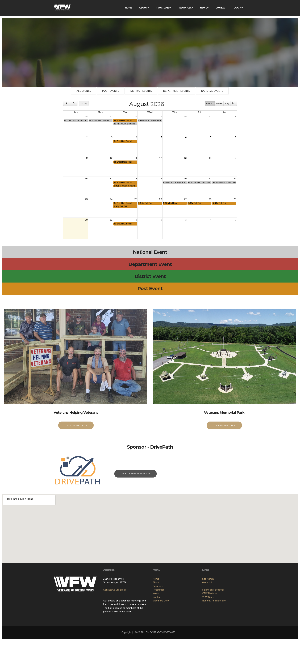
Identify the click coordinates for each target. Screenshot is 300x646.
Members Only (161, 600)
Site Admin (208, 578)
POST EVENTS (110, 90)
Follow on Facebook (213, 589)
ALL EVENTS (84, 90)
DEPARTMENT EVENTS (176, 90)
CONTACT (221, 7)
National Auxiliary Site (214, 600)
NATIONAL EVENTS (212, 90)
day (227, 103)
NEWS (203, 7)
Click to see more (76, 425)
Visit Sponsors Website (135, 473)
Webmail (207, 582)
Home (156, 578)
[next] (73, 103)
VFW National (209, 593)
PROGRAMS (162, 7)
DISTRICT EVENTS (141, 90)
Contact (157, 597)
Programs (158, 586)
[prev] (66, 103)
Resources (158, 589)
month (209, 103)
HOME (128, 7)
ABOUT (143, 7)
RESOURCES (185, 7)
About (156, 582)
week (219, 103)
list (233, 103)
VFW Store (208, 597)
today (84, 103)
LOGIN (237, 7)
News (156, 593)
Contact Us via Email (114, 589)
